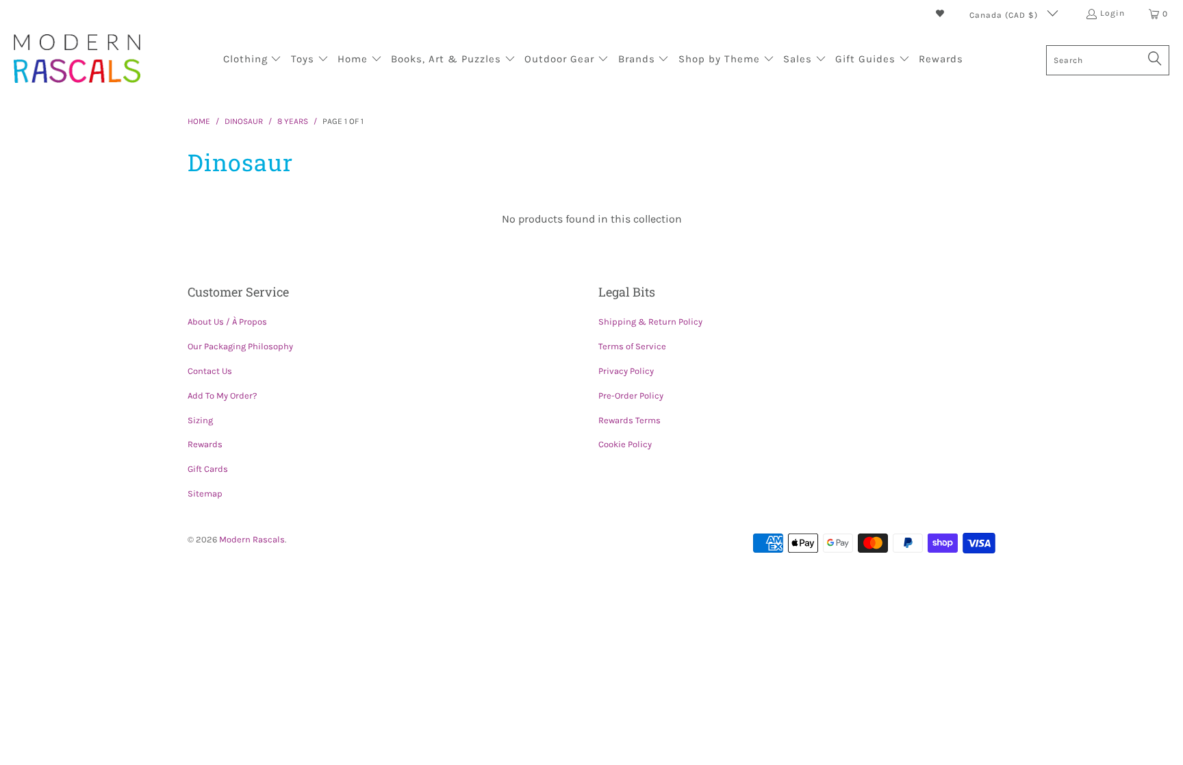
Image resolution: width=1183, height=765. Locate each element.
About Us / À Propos (227, 321)
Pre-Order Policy (630, 395)
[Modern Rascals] (77, 60)
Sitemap (205, 493)
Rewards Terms (629, 420)
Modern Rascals (252, 539)
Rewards (205, 444)
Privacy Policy (626, 371)
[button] (252, 60)
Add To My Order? (222, 395)
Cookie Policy (625, 444)
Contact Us (210, 371)
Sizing (200, 420)
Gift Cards (208, 469)
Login (1112, 13)
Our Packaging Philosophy (240, 346)
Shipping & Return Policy (650, 321)
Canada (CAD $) (1005, 15)
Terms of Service (632, 346)
